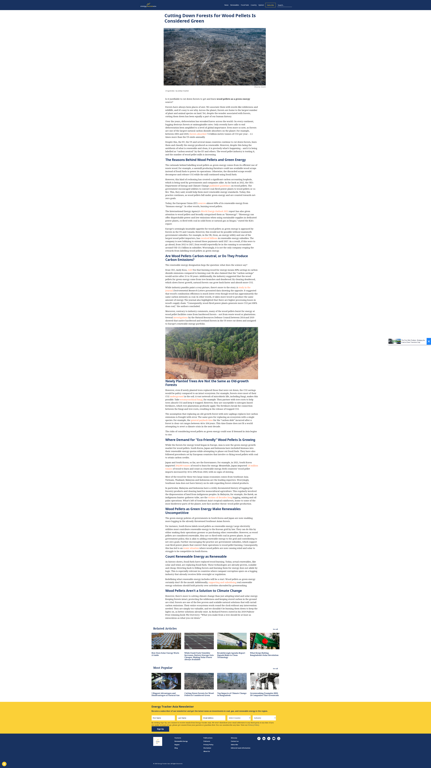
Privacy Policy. (253, 725)
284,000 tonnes (182, 465)
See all (275, 629)
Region (177, 745)
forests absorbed (198, 133)
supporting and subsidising (222, 582)
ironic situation (191, 548)
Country (254, 5)
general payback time (202, 420)
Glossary (234, 738)
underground (177, 396)
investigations (180, 317)
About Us (206, 751)
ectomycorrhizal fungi (191, 399)
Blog (176, 748)
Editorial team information (240, 748)
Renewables (234, 5)
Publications (207, 738)
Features (178, 738)
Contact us (235, 741)
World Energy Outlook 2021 (214, 211)
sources (202, 203)
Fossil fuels (245, 5)
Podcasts (206, 741)
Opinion (261, 5)
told (190, 269)
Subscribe (270, 5)
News (226, 5)
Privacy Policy (208, 745)
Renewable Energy (181, 741)
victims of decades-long (220, 497)
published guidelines (220, 185)
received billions (209, 238)
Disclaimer (207, 748)
